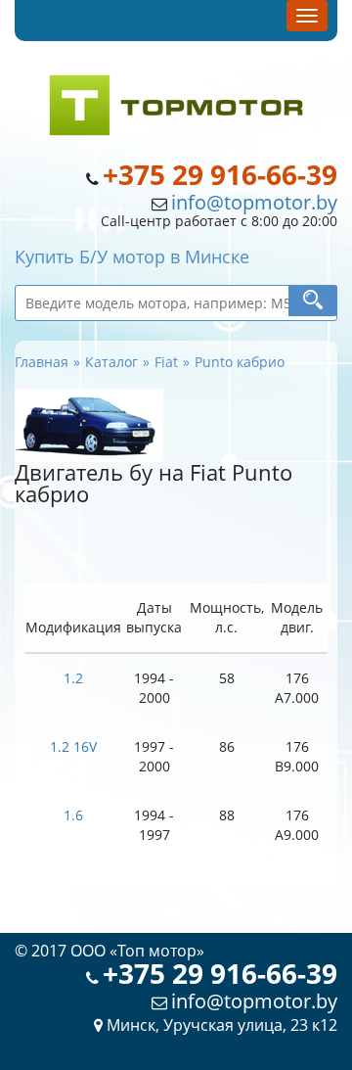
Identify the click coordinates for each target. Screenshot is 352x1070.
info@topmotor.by (254, 202)
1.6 (73, 815)
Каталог (111, 361)
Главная (41, 361)
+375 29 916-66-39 (220, 175)
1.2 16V (73, 746)
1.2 (73, 678)
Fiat (166, 361)
